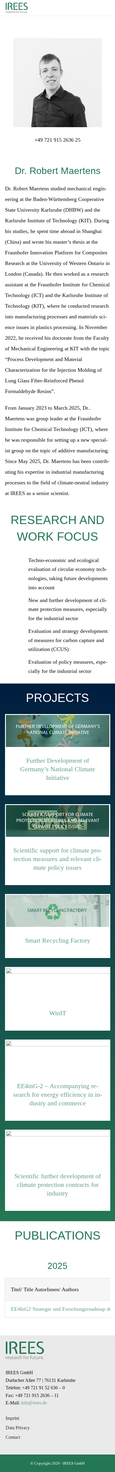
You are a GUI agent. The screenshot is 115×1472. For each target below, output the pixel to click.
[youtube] (20, 1447)
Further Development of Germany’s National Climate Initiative (57, 769)
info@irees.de (34, 1402)
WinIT (57, 1013)
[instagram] (9, 1447)
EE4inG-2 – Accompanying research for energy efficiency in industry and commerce (57, 1094)
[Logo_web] (17, 4)
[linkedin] (32, 1447)
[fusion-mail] (57, 152)
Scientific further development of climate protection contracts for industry (57, 1184)
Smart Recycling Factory (57, 940)
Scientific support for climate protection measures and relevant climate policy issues (57, 859)
